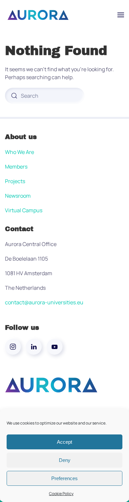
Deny (64, 460)
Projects (15, 181)
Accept (64, 442)
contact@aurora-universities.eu (44, 302)
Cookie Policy (61, 493)
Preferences (64, 478)
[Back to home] (38, 15)
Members (16, 166)
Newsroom (18, 195)
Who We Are (19, 152)
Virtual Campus (23, 210)
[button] (120, 15)
